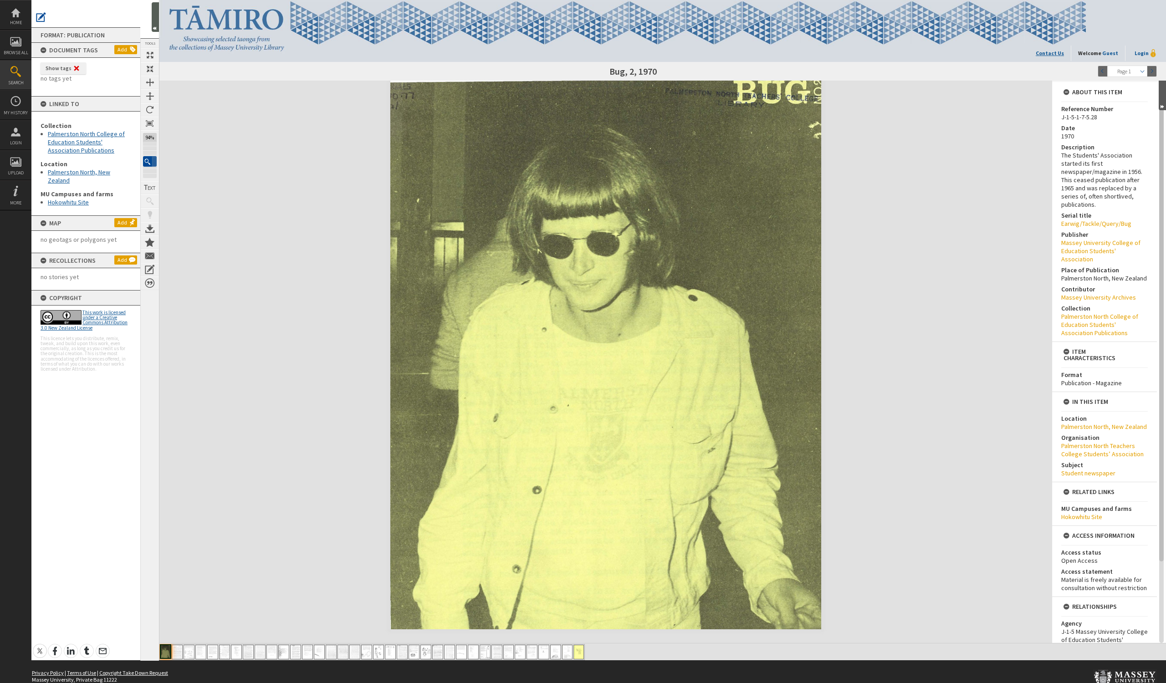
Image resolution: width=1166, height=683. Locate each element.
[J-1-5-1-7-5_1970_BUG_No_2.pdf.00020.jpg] (390, 652)
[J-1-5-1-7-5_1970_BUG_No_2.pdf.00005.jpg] (212, 652)
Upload (16, 173)
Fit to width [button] (150, 82)
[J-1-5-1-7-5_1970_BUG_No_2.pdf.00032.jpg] (532, 652)
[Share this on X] (40, 646)
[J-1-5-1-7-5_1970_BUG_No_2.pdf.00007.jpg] (236, 652)
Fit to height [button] (150, 96)
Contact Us (1050, 53)
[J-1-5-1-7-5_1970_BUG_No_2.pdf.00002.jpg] (177, 652)
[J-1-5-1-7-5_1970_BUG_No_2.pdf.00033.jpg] (543, 652)
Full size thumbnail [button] (150, 55)
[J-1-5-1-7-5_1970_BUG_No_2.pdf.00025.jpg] (449, 652)
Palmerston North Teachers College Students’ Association (1102, 450)
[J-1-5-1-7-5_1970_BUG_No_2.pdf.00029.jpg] (496, 652)
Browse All (16, 53)
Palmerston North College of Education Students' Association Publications (86, 142)
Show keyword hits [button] (150, 201)
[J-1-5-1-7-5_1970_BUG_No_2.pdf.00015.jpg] (331, 652)
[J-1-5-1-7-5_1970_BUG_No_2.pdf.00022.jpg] (414, 652)
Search (16, 83)
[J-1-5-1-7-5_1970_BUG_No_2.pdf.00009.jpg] (260, 652)
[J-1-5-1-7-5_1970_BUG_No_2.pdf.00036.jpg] (578, 652)
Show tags (59, 68)
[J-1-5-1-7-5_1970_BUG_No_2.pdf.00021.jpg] (402, 652)
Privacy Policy (48, 672)
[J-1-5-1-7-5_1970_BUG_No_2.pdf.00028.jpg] (485, 652)
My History (16, 113)
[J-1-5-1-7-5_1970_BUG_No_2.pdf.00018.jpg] (366, 652)
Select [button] (1142, 71)
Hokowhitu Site (68, 202)
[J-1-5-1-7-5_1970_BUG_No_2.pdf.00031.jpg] (520, 652)
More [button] (15, 203)
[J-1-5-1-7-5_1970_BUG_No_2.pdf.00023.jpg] (425, 652)
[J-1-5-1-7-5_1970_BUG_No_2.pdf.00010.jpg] (271, 652)
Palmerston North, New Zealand (1104, 427)
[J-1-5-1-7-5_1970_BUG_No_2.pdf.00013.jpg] (307, 652)
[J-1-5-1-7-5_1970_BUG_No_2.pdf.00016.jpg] (343, 652)
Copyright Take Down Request (133, 672)
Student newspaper (1088, 473)
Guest (1110, 53)
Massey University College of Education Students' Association (1100, 251)
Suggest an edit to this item (41, 17)
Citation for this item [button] (150, 283)
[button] (150, 161)
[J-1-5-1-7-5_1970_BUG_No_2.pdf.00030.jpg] (508, 652)
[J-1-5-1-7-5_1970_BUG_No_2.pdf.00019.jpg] (378, 652)
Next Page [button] (1151, 71)
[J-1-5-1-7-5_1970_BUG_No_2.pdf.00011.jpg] (283, 652)
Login (16, 143)
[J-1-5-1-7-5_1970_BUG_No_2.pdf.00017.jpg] (354, 652)
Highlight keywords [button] (150, 215)
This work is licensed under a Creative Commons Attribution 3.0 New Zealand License (84, 320)
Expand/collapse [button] (1162, 95)
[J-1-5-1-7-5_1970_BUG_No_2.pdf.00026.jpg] (461, 652)
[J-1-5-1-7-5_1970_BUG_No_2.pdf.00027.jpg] (473, 652)
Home (16, 22)
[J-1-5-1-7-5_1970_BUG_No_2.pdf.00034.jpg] (555, 652)
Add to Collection (150, 242)
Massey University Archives (1098, 297)
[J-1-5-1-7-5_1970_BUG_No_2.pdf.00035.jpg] (567, 652)
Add (122, 49)
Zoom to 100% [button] (150, 123)
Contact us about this (150, 256)
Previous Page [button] (1102, 71)
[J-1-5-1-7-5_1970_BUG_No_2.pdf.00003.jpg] (189, 652)
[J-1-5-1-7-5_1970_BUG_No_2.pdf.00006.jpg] (224, 652)
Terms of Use (81, 672)
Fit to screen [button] (150, 69)
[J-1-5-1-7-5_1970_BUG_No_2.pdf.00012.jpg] (295, 652)
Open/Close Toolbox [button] (155, 17)
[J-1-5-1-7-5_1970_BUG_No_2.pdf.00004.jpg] (200, 652)
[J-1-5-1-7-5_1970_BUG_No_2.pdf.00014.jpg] (319, 652)
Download (150, 228)
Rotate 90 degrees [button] (150, 110)
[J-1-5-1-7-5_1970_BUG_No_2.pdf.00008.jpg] (248, 652)
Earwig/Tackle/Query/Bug (1096, 223)
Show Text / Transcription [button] (150, 187)
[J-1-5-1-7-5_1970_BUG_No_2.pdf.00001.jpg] (165, 651)
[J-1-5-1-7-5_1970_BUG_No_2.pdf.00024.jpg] (437, 652)
